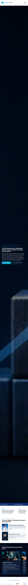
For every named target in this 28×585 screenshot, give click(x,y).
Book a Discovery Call (6, 262)
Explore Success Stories (17, 262)
